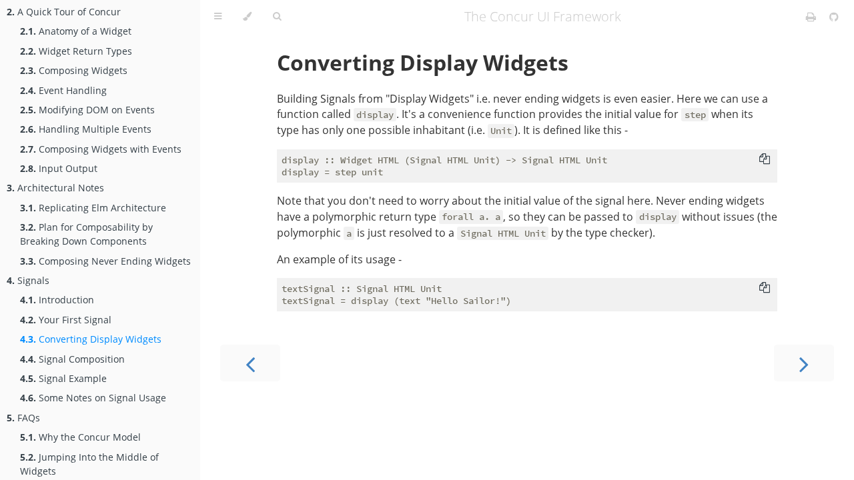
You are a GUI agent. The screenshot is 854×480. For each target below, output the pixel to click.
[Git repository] (834, 16)
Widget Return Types (76, 51)
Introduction (57, 299)
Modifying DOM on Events (87, 109)
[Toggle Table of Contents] (217, 16)
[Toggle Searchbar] (277, 16)
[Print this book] (812, 16)
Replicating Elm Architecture (93, 207)
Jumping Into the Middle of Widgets (89, 464)
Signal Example (63, 378)
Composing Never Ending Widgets (105, 261)
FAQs (23, 417)
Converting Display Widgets (90, 339)
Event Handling (63, 90)
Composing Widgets (73, 70)
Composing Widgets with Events (100, 149)
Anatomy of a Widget (75, 31)
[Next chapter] (804, 363)
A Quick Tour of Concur (64, 11)
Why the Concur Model (80, 437)
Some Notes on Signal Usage (93, 397)
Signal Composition (72, 359)
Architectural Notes (55, 187)
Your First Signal (65, 319)
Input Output (58, 168)
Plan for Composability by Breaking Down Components (86, 234)
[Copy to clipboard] (764, 159)
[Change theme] (247, 16)
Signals (28, 280)
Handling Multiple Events (85, 129)
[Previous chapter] (250, 363)
